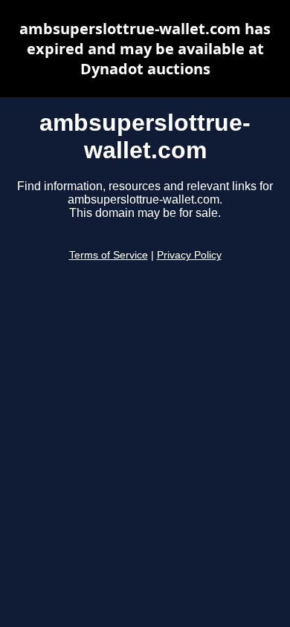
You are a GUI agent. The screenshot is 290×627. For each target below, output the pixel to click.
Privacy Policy (189, 255)
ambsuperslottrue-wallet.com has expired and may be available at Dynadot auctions (145, 49)
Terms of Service (108, 255)
